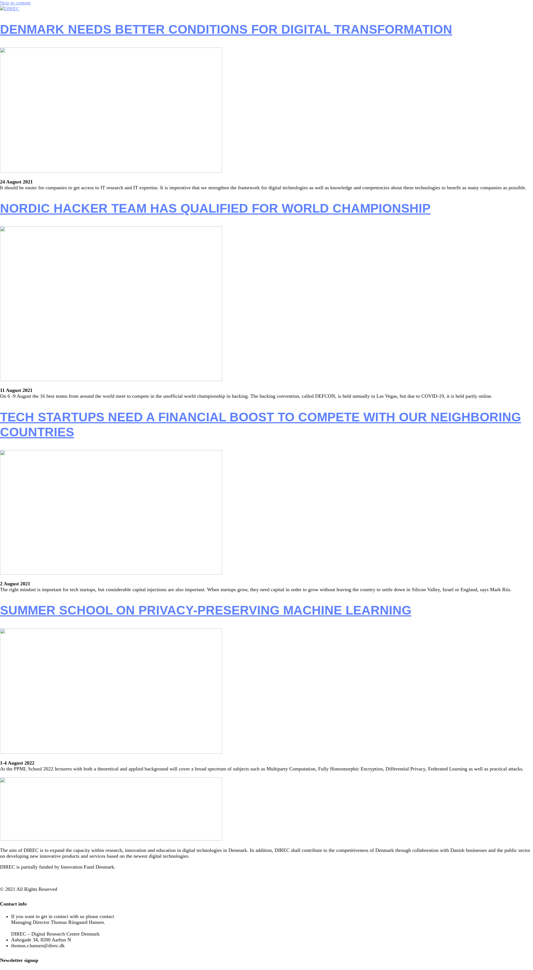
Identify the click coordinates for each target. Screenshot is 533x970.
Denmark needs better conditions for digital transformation (226, 29)
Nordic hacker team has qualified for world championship (215, 208)
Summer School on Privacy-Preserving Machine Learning (205, 610)
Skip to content (15, 3)
